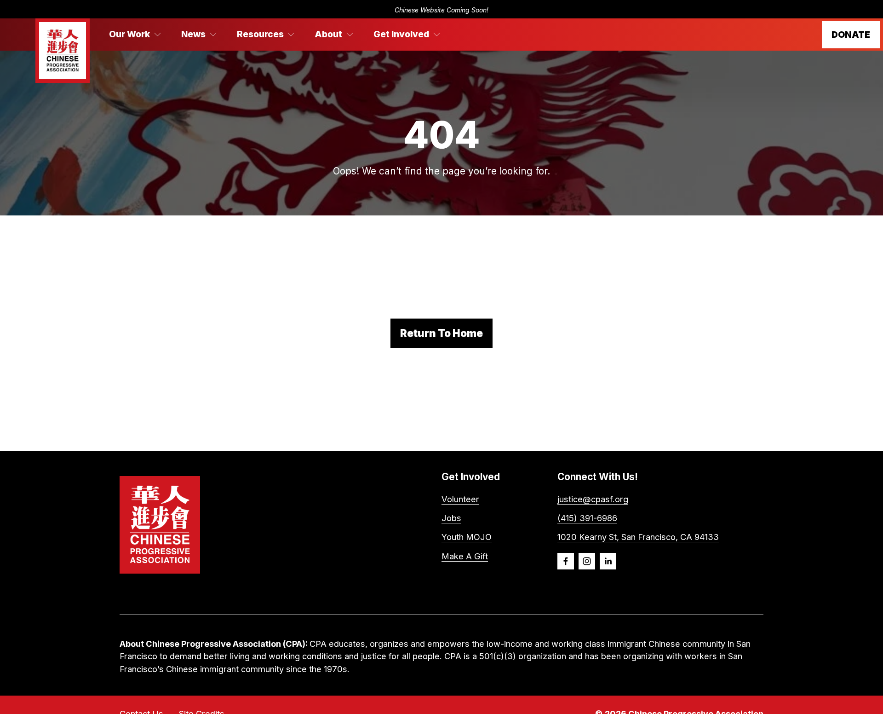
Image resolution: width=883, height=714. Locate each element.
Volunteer (460, 499)
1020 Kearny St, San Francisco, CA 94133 (638, 537)
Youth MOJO (467, 537)
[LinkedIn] (608, 561)
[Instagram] (587, 561)
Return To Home (441, 333)
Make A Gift (465, 556)
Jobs (451, 518)
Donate (850, 34)
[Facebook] (565, 561)
